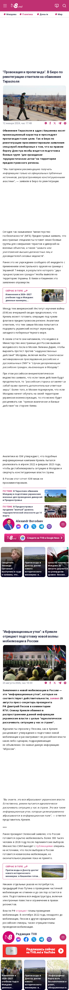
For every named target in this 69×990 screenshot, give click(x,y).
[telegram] (59, 123)
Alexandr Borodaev (29, 521)
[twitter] (54, 123)
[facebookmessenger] (46, 123)
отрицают (22, 910)
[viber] (65, 123)
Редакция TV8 (26, 934)
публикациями (45, 846)
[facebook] (50, 123)
